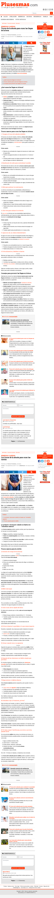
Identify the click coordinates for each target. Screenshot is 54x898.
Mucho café (6, 633)
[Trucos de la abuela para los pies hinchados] (4, 831)
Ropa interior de (9, 687)
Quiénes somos (11, 886)
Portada (5, 23)
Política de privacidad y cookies (26, 886)
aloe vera (4, 213)
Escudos (29, 16)
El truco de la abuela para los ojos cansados (20, 806)
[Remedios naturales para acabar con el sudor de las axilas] (4, 819)
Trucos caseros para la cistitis (11, 521)
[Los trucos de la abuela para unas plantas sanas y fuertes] (4, 842)
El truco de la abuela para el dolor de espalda (21, 350)
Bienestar (18, 23)
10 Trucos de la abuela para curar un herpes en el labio (21, 339)
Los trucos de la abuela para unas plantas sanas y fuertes (20, 840)
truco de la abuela (22, 73)
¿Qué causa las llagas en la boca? (12, 80)
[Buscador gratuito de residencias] (5, 322)
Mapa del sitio (46, 886)
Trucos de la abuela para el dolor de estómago (21, 369)
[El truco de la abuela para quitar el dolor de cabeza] (4, 381)
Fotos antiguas (20, 19)
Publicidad (36, 886)
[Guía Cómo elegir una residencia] (45, 48)
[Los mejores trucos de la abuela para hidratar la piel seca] (4, 392)
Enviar (49, 35)
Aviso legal (17, 886)
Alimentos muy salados (9, 264)
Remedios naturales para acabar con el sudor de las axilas (22, 817)
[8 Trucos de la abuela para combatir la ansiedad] (4, 789)
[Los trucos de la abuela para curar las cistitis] (11, 482)
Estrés (5, 97)
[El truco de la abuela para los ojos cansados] (4, 808)
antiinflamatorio (18, 142)
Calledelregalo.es (16, 887)
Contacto (41, 886)
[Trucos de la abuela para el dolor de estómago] (4, 371)
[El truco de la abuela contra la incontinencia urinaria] (4, 799)
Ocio (51, 16)
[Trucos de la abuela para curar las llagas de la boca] (11, 53)
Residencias (37, 16)
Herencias (21, 16)
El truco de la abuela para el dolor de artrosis (21, 361)
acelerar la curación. (24, 239)
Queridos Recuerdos (7, 19)
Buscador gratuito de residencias (19, 320)
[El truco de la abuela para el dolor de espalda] (4, 352)
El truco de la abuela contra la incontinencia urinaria (21, 798)
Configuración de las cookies (34, 887)
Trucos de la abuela (11, 23)
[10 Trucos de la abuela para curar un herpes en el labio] (4, 340)
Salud (6, 16)
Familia (45, 16)
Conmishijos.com (24, 887)
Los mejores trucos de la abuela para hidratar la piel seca (22, 390)
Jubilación (12, 16)
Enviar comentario (18, 416)
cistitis (26, 475)
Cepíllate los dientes (26, 282)
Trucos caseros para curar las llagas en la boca (15, 81)
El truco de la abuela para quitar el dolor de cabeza (20, 380)
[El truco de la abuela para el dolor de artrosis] (4, 363)
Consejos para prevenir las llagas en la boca (15, 83)
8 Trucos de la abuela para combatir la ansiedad (22, 787)
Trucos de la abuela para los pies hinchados (21, 829)
